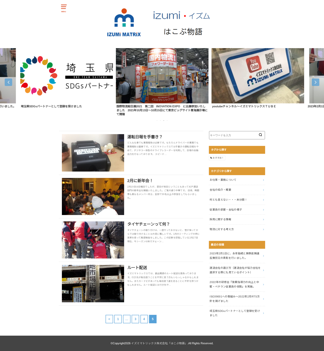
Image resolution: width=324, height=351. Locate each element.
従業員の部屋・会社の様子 (226, 209)
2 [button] (160, 120)
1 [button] (156, 120)
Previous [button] (8, 82)
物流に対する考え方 (222, 229)
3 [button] (163, 120)
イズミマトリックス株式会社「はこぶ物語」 (159, 343)
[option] (66, 78)
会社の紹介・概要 (220, 189)
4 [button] (167, 120)
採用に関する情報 (220, 219)
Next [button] (315, 82)
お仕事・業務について (223, 179)
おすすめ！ (218, 158)
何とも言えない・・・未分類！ (228, 199)
